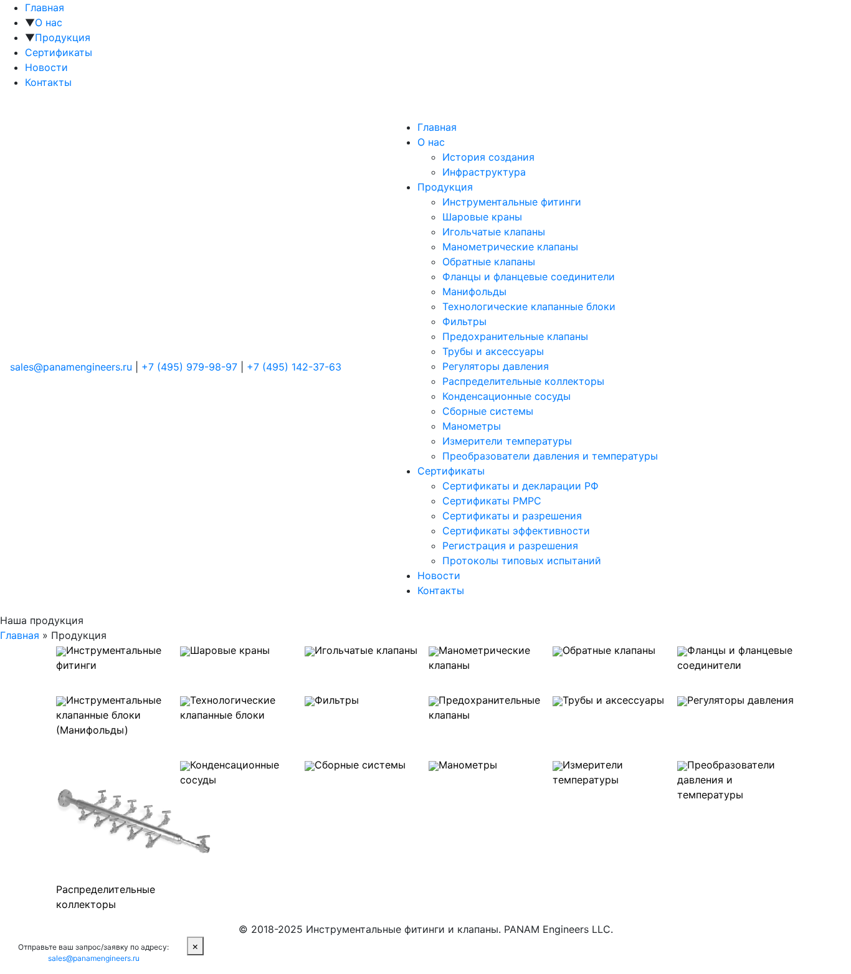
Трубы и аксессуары (493, 351)
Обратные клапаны (488, 261)
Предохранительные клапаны (515, 336)
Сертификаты (58, 52)
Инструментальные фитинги (511, 202)
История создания (488, 157)
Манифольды (474, 291)
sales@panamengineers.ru (72, 367)
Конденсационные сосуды (506, 396)
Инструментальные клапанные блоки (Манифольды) (108, 715)
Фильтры (464, 321)
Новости (46, 67)
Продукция (62, 37)
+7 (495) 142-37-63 (294, 367)
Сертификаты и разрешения (512, 515)
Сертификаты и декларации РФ (520, 486)
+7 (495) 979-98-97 (189, 367)
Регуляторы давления (495, 366)
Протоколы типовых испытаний (521, 560)
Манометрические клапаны (510, 246)
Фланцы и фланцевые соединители (528, 276)
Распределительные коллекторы (523, 381)
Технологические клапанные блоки (529, 306)
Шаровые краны (482, 216)
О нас (48, 22)
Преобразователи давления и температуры (550, 456)
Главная (44, 7)
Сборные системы (487, 411)
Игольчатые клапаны (493, 231)
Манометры (471, 426)
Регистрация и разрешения (510, 545)
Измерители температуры (507, 441)
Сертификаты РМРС (491, 500)
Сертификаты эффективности (516, 530)
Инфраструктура (484, 172)
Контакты (48, 82)
